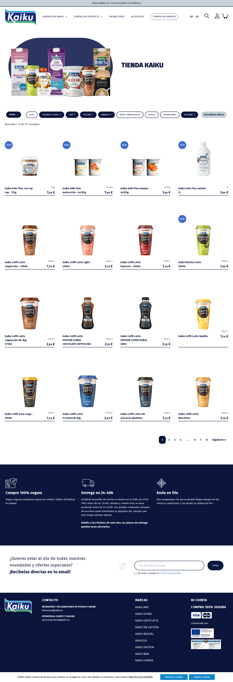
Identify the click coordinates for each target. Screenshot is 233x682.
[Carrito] (225, 16)
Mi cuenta (199, 600)
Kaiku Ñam (142, 653)
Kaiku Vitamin (144, 660)
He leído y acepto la (159, 573)
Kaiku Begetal (144, 633)
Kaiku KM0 (142, 607)
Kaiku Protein (144, 647)
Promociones (117, 16)
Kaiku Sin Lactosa (147, 627)
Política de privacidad (170, 573)
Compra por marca (53, 16)
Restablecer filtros (214, 114)
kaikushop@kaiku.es (52, 610)
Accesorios (137, 16)
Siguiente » (219, 439)
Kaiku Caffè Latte (146, 620)
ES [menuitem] (197, 16)
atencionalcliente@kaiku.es (56, 620)
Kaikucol (141, 640)
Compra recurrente (164, 16)
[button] (106, 115)
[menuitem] (191, 17)
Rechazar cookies (174, 677)
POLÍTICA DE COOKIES (141, 677)
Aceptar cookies (202, 677)
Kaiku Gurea (143, 613)
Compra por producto (86, 16)
